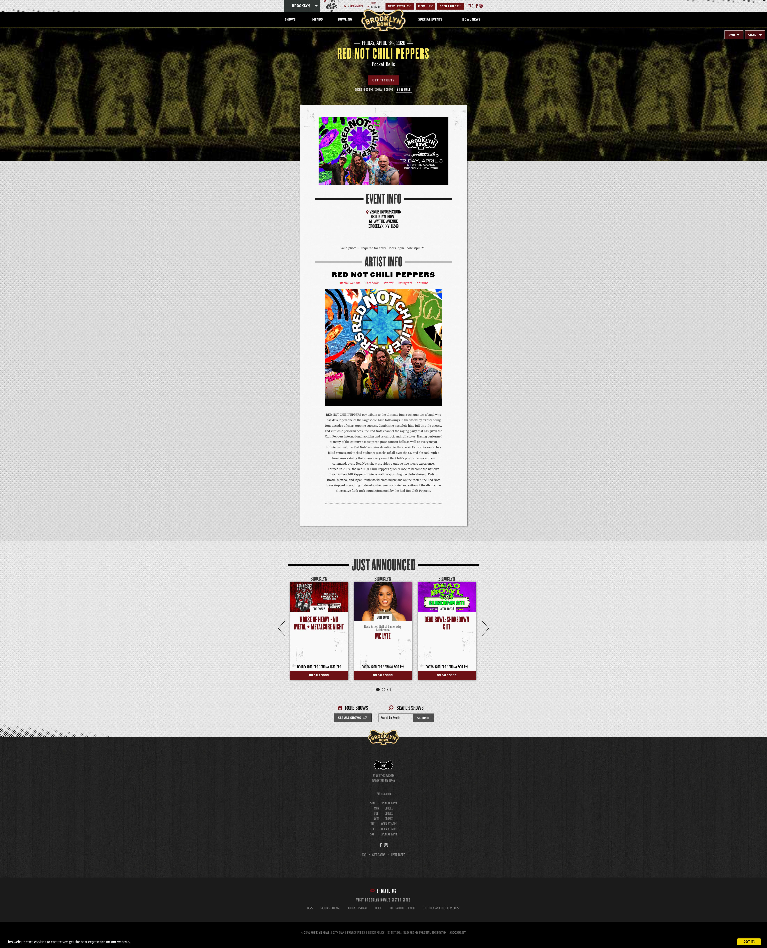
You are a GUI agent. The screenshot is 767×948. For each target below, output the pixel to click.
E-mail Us (387, 891)
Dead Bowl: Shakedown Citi (446, 623)
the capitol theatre (402, 908)
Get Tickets (383, 80)
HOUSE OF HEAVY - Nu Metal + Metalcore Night (319, 623)
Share (753, 35)
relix (378, 908)
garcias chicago (330, 908)
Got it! (749, 941)
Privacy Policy (356, 933)
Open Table (450, 6)
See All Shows (349, 717)
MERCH (425, 6)
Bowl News (471, 19)
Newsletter (399, 6)
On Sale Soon (319, 675)
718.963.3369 (355, 6)
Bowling (345, 19)
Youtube (422, 283)
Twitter (388, 283)
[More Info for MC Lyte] (383, 601)
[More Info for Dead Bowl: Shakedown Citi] (447, 597)
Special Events (430, 19)
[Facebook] (476, 6)
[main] (383, 382)
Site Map (338, 933)
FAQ (364, 855)
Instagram (405, 283)
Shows (290, 19)
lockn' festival (357, 908)
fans (310, 908)
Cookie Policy (376, 933)
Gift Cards (378, 855)
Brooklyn (301, 6)
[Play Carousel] (476, 579)
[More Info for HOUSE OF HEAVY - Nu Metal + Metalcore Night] (319, 597)
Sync (732, 35)
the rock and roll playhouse (441, 908)
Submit (423, 718)
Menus (317, 19)
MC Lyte (382, 636)
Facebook (372, 283)
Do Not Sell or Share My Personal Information (416, 933)
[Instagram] (481, 6)
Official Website (350, 283)
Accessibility (457, 933)
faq (470, 6)
